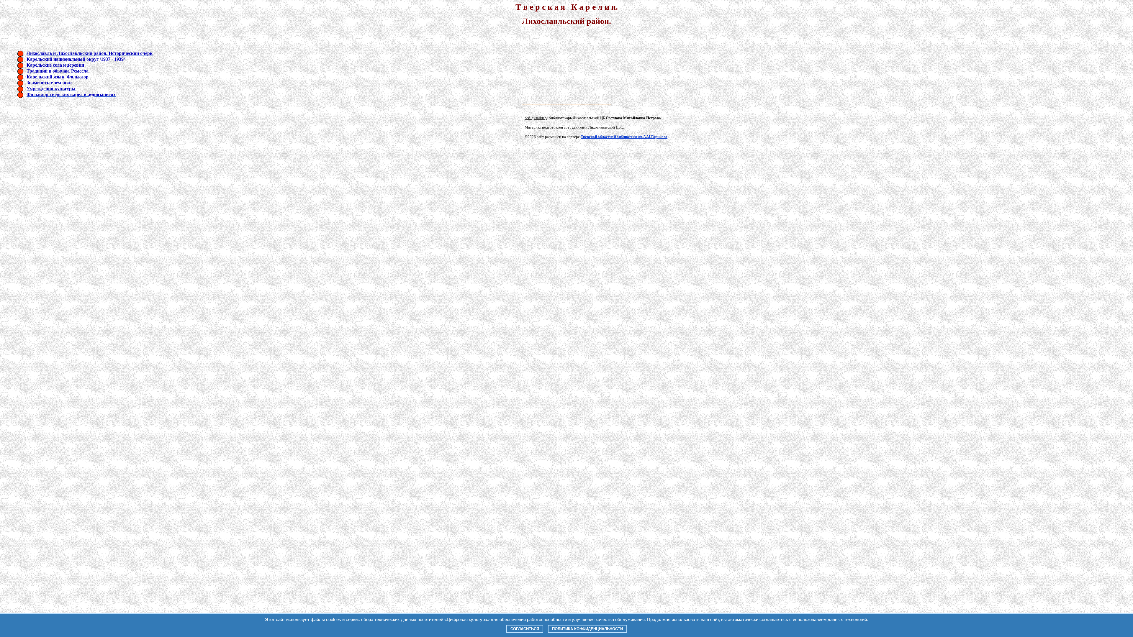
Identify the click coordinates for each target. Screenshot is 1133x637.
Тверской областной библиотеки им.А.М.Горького (624, 136)
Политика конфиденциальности (587, 629)
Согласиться (524, 629)
